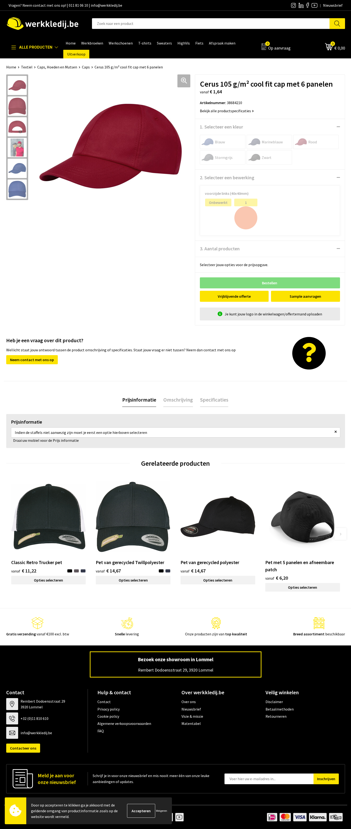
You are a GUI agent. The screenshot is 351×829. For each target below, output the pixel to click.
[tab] (139, 400)
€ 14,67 (108, 571)
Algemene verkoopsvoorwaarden (124, 723)
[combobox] (211, 23)
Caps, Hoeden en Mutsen (57, 67)
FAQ (100, 730)
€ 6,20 (276, 578)
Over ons (188, 701)
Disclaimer (274, 701)
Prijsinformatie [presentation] (139, 399)
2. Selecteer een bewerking (227, 177)
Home (11, 67)
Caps (86, 67)
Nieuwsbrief (191, 709)
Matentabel (191, 723)
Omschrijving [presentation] (178, 399)
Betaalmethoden (280, 709)
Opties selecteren (48, 580)
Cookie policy (108, 716)
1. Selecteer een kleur (221, 127)
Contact (104, 701)
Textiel (26, 67)
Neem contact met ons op (32, 359)
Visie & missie (192, 716)
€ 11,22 (23, 571)
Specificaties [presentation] (214, 399)
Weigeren (161, 810)
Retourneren (276, 716)
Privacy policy (108, 709)
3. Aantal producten (220, 249)
